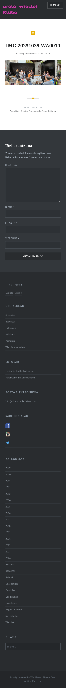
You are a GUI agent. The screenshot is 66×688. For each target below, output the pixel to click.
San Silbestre (11, 616)
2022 (8, 545)
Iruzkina (12, 165)
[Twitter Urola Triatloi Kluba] (7, 444)
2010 (8, 474)
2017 (8, 519)
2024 (8, 558)
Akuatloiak (10, 564)
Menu (56, 5)
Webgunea (12, 238)
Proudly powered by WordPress (25, 678)
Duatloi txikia (11, 584)
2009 (8, 468)
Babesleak (10, 322)
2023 (8, 552)
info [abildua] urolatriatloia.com (20, 401)
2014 (8, 500)
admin (29, 54)
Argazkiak (10, 315)
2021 (8, 539)
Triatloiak (9, 622)
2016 (8, 513)
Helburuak (10, 328)
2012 (8, 487)
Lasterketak (11, 603)
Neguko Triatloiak (13, 609)
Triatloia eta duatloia (15, 347)
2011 (8, 481)
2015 (8, 507)
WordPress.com (34, 681)
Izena (9, 207)
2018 (8, 526)
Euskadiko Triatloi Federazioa (19, 371)
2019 (8, 532)
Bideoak (9, 577)
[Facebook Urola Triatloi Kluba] (7, 427)
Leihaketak (10, 334)
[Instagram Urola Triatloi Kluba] (7, 436)
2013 (8, 494)
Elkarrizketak (11, 597)
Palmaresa (10, 341)
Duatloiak (10, 590)
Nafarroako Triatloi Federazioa (20, 378)
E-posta (11, 223)
